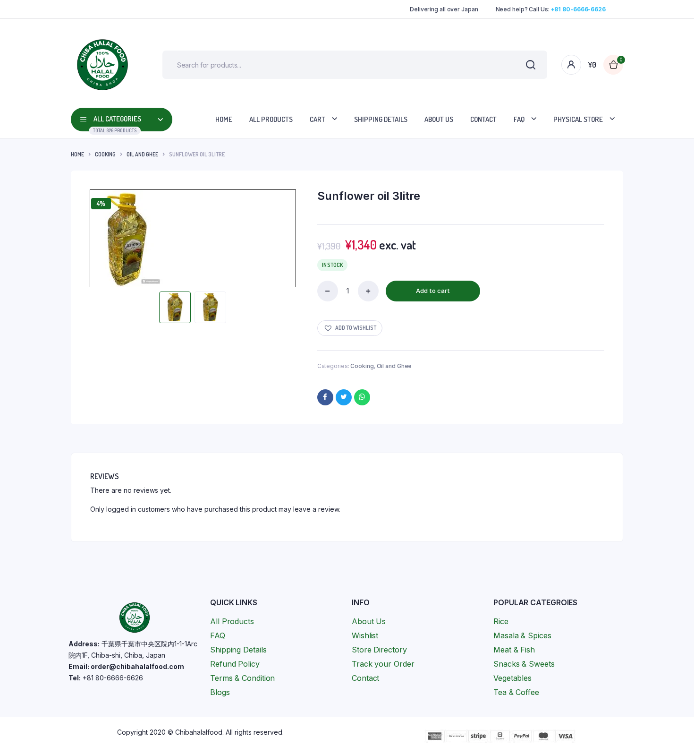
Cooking (105, 154)
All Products (271, 119)
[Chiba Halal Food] (102, 64)
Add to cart (433, 290)
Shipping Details (380, 119)
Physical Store (578, 119)
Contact (483, 119)
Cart (317, 119)
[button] (349, 328)
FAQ (519, 119)
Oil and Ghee (142, 154)
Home (223, 119)
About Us (438, 119)
